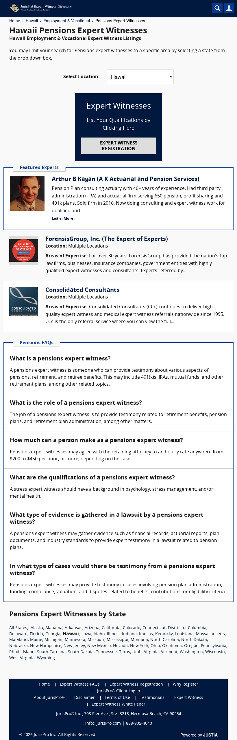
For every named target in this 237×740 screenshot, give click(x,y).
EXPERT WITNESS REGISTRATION (118, 146)
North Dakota (194, 640)
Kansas (146, 634)
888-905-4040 (139, 723)
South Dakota (81, 652)
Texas (124, 652)
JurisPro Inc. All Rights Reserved (64, 735)
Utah (137, 652)
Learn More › (63, 219)
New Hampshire (45, 646)
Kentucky (164, 634)
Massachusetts (210, 634)
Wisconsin (215, 652)
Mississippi (117, 640)
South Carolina (51, 652)
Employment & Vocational (66, 20)
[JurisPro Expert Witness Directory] (94, 8)
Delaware (18, 634)
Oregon (191, 646)
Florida (36, 634)
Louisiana (184, 634)
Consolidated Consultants (82, 290)
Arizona (92, 628)
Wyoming (46, 658)
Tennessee (106, 652)
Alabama (53, 628)
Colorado (131, 628)
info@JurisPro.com (103, 723)
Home (14, 20)
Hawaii (32, 20)
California (111, 628)
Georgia (52, 634)
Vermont (169, 652)
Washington (191, 652)
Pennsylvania (213, 646)
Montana (139, 640)
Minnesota (75, 640)
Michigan (53, 640)
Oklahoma (172, 646)
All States (18, 628)
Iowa (86, 634)
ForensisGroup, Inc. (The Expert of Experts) (106, 239)
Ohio (155, 646)
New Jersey (74, 646)
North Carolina (164, 640)
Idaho (99, 634)
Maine (36, 640)
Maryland (18, 640)
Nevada (120, 646)
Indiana (129, 634)
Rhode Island (22, 652)
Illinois (113, 634)
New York (139, 646)
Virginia (151, 652)
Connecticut (154, 628)
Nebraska (18, 646)
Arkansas (73, 628)
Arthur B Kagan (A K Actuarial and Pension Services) (125, 179)
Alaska (37, 628)
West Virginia (22, 658)
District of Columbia (187, 628)
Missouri (96, 640)
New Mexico (99, 646)
